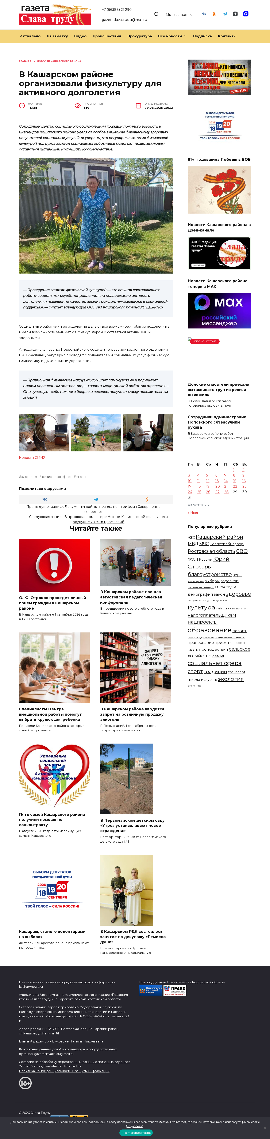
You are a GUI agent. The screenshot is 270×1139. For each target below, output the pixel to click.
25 (199, 492)
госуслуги (225, 586)
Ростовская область (211, 551)
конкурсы (206, 600)
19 (207, 486)
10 (190, 481)
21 (226, 486)
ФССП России (200, 559)
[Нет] (265, 1128)
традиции (215, 671)
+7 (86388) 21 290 (117, 10)
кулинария (222, 600)
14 (226, 481)
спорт (81, 477)
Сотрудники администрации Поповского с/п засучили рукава (217, 422)
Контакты (227, 36)
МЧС (204, 543)
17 (189, 486)
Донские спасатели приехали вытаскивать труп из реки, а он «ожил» (218, 389)
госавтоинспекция (201, 587)
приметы (223, 642)
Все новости (170, 36)
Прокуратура (139, 36)
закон (219, 594)
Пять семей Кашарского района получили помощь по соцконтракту (52, 819)
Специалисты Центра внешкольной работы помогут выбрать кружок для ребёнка (50, 714)
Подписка (202, 36)
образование (210, 630)
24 (190, 492)
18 (199, 486)
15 (234, 481)
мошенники (239, 608)
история (193, 600)
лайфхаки (223, 608)
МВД (193, 543)
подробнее (96, 1122)
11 (198, 481)
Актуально (30, 36)
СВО (242, 551)
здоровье (29, 477)
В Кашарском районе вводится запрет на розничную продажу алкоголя (132, 714)
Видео (80, 36)
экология (231, 679)
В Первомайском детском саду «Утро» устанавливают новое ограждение (132, 825)
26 (208, 492)
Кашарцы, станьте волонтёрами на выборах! (52, 934)
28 (226, 492)
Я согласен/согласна (136, 1132)
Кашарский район (219, 537)
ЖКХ (191, 538)
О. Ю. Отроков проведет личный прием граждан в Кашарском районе (52, 602)
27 (217, 492)
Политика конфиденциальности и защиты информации (64, 1071)
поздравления (205, 637)
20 (217, 486)
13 (217, 481)
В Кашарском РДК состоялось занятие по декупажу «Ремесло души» (133, 936)
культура (201, 607)
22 (235, 486)
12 (207, 481)
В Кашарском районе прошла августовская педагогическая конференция (131, 597)
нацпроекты (202, 622)
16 (244, 481)
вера (237, 574)
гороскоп (230, 581)
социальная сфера (57, 477)
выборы (212, 581)
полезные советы (230, 637)
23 (244, 486)
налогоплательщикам (212, 615)
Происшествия (107, 36)
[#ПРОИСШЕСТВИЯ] (219, 376)
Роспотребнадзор (227, 544)
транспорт (236, 672)
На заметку (57, 36)
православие (201, 642)
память (239, 630)
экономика (194, 685)
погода (192, 637)
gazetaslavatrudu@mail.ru (124, 20)
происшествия (213, 649)
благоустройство (210, 574)
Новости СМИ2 (32, 458)
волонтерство (196, 581)
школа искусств (202, 679)
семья (218, 656)
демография (200, 594)
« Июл (193, 513)
